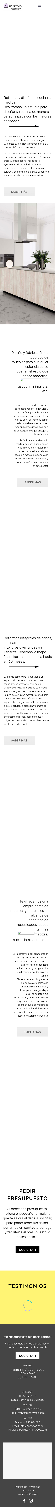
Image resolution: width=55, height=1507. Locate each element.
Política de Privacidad (27, 1487)
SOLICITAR (27, 1250)
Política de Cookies (27, 1494)
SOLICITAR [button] (27, 1356)
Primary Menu (39, 6)
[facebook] (24, 1501)
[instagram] (31, 1501)
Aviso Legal (27, 1490)
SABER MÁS (19, 192)
